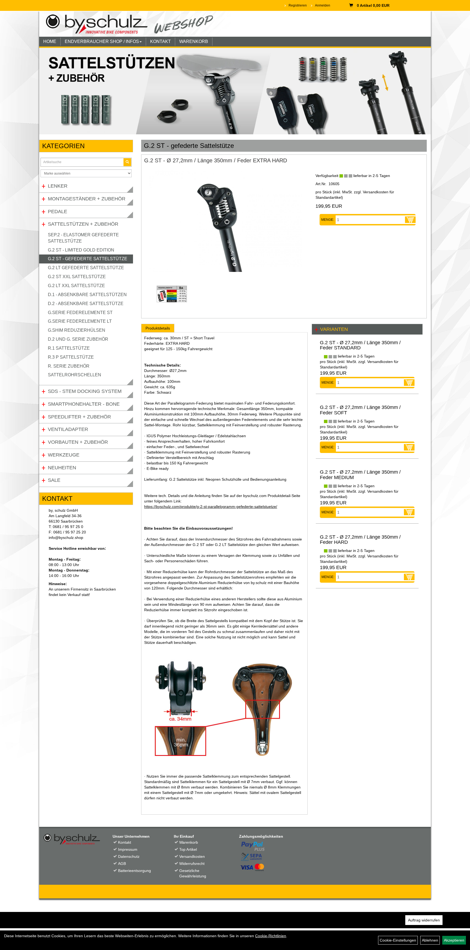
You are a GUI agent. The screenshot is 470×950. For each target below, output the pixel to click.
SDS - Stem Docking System (85, 391)
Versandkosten (192, 856)
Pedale (57, 211)
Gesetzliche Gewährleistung (192, 873)
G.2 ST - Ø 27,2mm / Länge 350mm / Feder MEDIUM (360, 474)
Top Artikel (188, 849)
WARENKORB (193, 41)
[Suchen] (127, 162)
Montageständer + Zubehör (86, 198)
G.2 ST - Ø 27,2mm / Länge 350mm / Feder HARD (360, 539)
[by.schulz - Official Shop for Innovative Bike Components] (135, 23)
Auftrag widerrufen (424, 920)
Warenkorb (188, 842)
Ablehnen (430, 940)
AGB (122, 863)
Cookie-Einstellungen (398, 940)
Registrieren (298, 5)
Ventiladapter (68, 429)
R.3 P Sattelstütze (71, 357)
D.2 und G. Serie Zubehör (78, 339)
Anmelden (322, 5)
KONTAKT (160, 41)
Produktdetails (158, 328)
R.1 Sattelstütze (69, 348)
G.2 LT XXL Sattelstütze (76, 285)
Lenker (57, 186)
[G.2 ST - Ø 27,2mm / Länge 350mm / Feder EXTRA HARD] (225, 221)
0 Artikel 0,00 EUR (373, 5)
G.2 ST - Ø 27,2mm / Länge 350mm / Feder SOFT (360, 410)
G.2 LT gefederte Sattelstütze (86, 267)
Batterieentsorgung (134, 870)
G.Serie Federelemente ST (80, 312)
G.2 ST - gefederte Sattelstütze (87, 258)
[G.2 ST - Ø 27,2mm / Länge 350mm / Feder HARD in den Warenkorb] (409, 577)
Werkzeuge (63, 455)
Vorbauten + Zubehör (78, 442)
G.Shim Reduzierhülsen (76, 330)
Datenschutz (129, 856)
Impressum (127, 849)
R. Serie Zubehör (68, 366)
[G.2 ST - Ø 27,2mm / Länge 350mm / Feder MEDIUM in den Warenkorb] (409, 512)
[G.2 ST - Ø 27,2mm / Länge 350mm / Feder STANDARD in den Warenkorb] (409, 382)
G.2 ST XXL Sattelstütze (77, 276)
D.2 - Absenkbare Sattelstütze (85, 303)
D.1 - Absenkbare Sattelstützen (87, 294)
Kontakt (124, 842)
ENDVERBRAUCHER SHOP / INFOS (102, 41)
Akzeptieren (454, 940)
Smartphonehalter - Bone (84, 404)
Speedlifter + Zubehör (79, 417)
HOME (49, 41)
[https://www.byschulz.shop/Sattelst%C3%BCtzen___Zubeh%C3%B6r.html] (235, 91)
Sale (54, 480)
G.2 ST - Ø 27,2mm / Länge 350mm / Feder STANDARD (360, 345)
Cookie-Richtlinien (270, 936)
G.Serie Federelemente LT (80, 321)
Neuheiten (62, 467)
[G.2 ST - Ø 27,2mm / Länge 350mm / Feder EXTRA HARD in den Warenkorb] (410, 219)
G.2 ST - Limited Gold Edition (81, 250)
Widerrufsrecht (192, 863)
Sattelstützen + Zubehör (83, 224)
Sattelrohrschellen (74, 374)
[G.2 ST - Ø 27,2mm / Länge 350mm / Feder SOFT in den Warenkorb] (409, 447)
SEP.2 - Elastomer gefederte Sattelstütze (83, 237)
